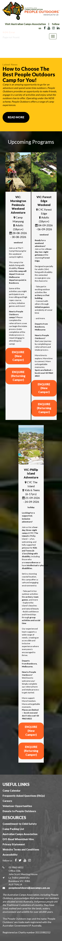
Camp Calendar (11, 790)
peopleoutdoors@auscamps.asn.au (29, 887)
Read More (16, 117)
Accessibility (10, 854)
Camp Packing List (13, 829)
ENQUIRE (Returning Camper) (18, 375)
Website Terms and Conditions (21, 849)
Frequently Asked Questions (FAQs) (24, 795)
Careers (7, 800)
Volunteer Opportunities (17, 806)
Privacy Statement (14, 844)
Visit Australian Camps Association (25, 24)
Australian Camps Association (20, 834)
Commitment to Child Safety (20, 823)
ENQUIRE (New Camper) (18, 356)
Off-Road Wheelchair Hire (18, 839)
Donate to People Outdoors (19, 811)
